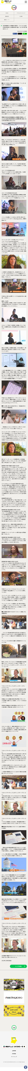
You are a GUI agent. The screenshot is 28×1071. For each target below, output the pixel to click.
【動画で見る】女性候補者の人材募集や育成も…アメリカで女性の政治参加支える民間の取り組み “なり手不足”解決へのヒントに (14, 119)
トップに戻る (18, 966)
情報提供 (7, 16)
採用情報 (14, 1053)
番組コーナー (7, 19)
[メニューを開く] (26, 2)
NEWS (7, 13)
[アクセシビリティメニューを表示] (25, 1067)
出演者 (21, 16)
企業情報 (14, 1050)
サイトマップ (14, 1056)
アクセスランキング (21, 13)
